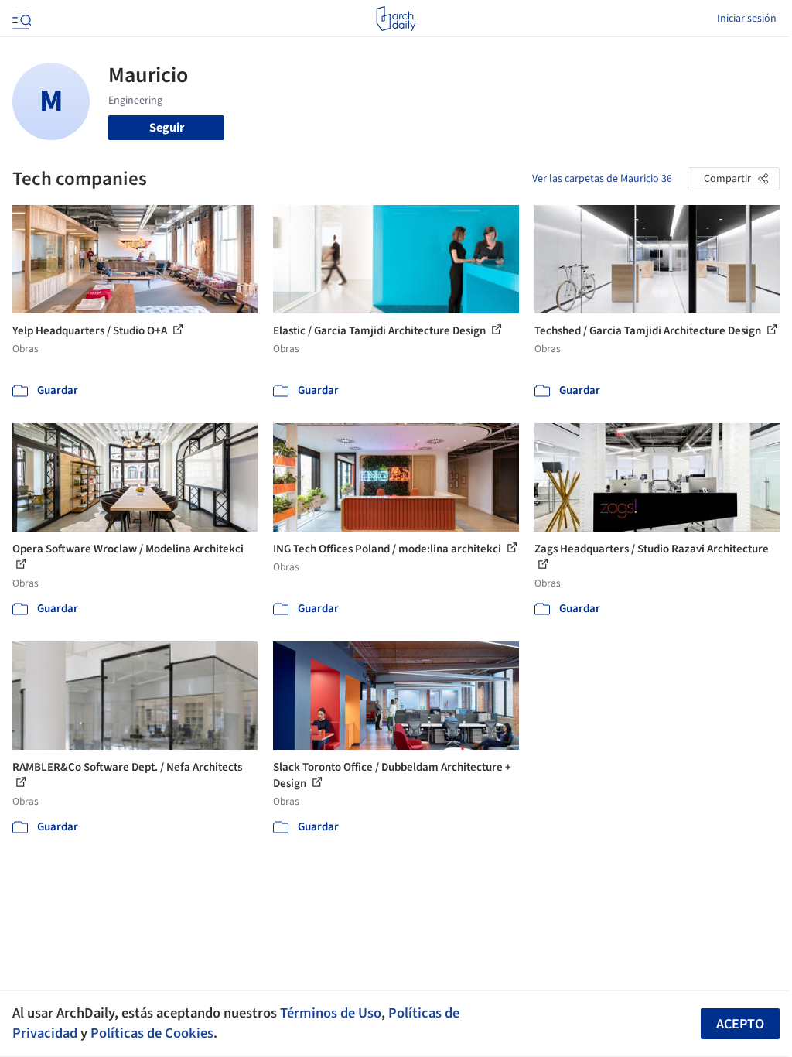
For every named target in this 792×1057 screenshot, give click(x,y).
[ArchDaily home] (395, 18)
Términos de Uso (330, 1013)
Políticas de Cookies (151, 1033)
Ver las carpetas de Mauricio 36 (602, 178)
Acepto (740, 1024)
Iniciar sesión (747, 18)
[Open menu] (20, 18)
